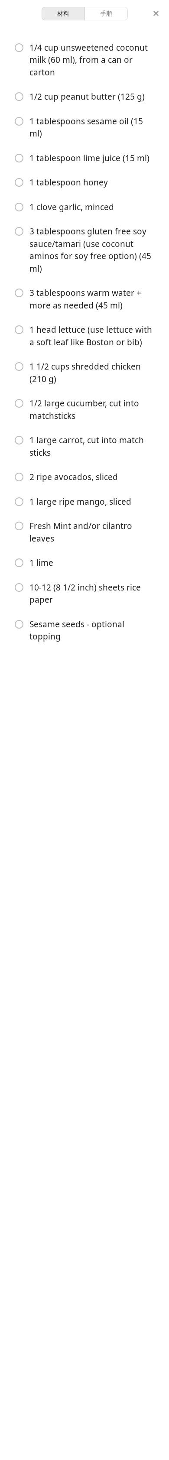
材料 (63, 13)
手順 (106, 13)
